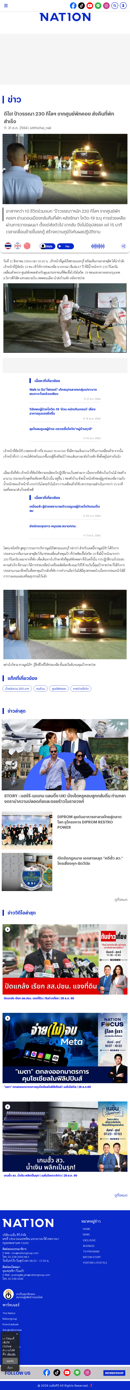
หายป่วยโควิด (81, 689)
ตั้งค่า (10, 1367)
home (86, 1229)
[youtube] (67, 1375)
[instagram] (87, 1375)
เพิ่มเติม (11, 1354)
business (88, 1246)
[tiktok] (56, 1375)
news (86, 1234)
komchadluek (10, 1324)
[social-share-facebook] (73, 5)
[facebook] (46, 1375)
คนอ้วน (40, 689)
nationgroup (10, 1318)
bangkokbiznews (12, 1330)
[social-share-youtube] (89, 5)
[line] (77, 1375)
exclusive (89, 1240)
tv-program (91, 1251)
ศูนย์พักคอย (59, 689)
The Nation (9, 1313)
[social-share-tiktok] (81, 5)
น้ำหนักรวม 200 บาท (17, 689)
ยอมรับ (10, 1361)
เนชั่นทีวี (54, 1385)
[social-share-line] (98, 5)
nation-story (92, 1257)
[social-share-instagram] (106, 5)
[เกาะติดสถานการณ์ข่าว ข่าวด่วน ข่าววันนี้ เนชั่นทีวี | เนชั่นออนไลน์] (65, 17)
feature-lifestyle (95, 1262)
